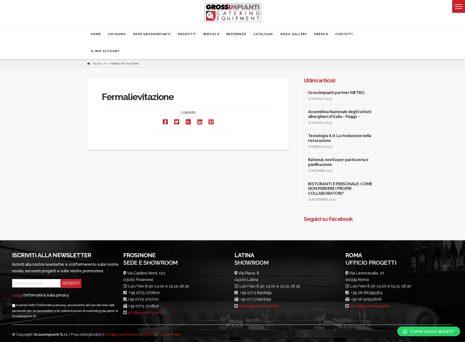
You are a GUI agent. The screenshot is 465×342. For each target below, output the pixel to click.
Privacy (149, 334)
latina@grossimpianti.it (259, 306)
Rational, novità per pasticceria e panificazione (338, 162)
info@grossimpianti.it (146, 312)
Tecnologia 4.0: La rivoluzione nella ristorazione (339, 138)
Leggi (17, 295)
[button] (458, 6)
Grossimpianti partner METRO (336, 92)
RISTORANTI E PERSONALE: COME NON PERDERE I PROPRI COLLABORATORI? (340, 189)
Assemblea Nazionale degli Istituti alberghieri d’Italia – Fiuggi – (339, 114)
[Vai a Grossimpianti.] (89, 63)
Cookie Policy (170, 334)
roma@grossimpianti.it (369, 306)
